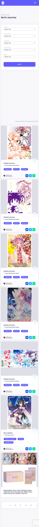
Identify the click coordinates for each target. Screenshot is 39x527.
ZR (34, 214)
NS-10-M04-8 (9, 392)
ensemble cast (8, 442)
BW (34, 376)
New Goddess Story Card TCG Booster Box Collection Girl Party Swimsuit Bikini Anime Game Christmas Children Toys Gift (18, 491)
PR (34, 268)
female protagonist (10, 439)
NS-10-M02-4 (9, 284)
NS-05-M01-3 (9, 230)
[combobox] (19, 29)
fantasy (21, 439)
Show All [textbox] (7, 29)
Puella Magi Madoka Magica (12, 165)
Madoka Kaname (9, 163)
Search (19, 64)
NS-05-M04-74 (10, 449)
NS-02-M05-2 (9, 176)
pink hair (16, 169)
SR (34, 430)
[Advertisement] (19, 95)
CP (34, 322)
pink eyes (24, 169)
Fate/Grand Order (9, 435)
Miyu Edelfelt (8, 433)
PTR (34, 160)
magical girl (8, 169)
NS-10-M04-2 (9, 338)
